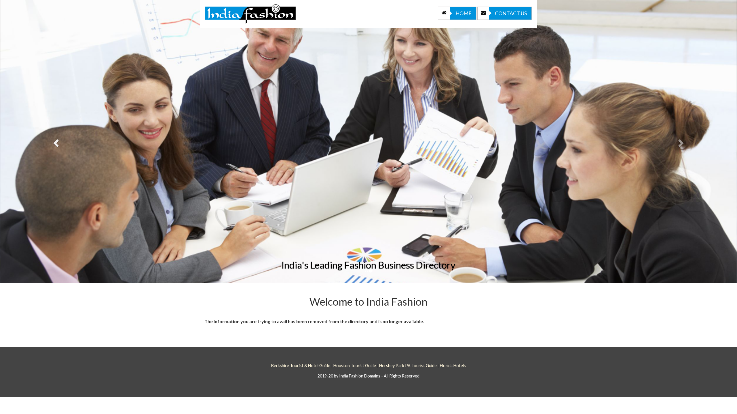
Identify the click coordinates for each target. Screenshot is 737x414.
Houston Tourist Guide (354, 365)
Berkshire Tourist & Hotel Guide (300, 365)
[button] (55, 141)
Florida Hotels (453, 365)
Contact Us (511, 13)
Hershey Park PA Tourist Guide (408, 365)
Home (463, 13)
